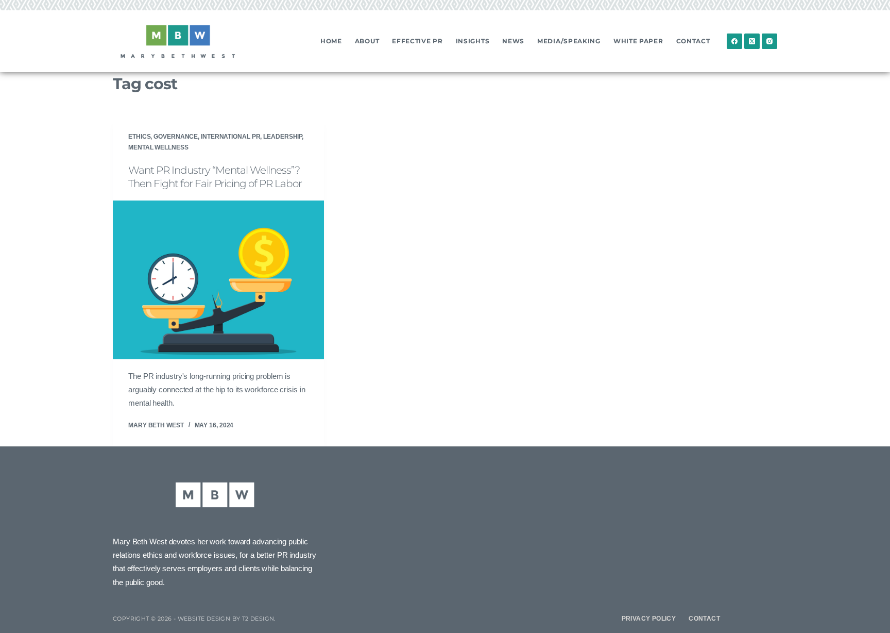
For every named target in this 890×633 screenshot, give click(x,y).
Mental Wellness (158, 147)
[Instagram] (769, 41)
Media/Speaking (569, 41)
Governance (175, 136)
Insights (473, 41)
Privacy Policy (649, 618)
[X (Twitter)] (752, 41)
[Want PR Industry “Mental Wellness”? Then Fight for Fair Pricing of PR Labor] (218, 280)
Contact (693, 41)
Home (331, 41)
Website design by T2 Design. (227, 618)
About (367, 41)
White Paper (638, 41)
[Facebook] (734, 41)
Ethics (139, 136)
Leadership (282, 136)
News (513, 41)
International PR (230, 136)
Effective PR (417, 41)
